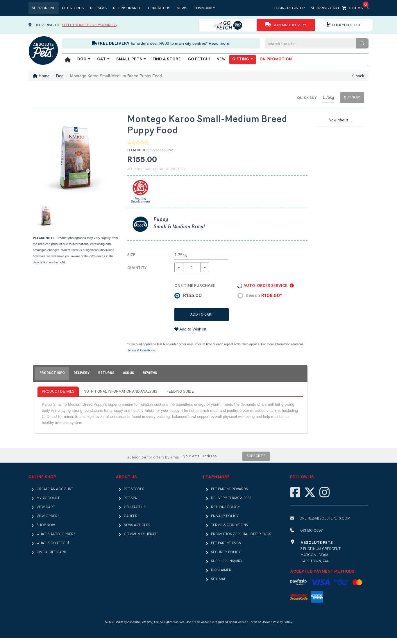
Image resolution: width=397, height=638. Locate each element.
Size (131, 255)
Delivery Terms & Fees (231, 498)
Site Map (218, 579)
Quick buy (307, 98)
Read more (219, 43)
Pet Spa (130, 498)
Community (204, 8)
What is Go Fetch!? (53, 543)
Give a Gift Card (51, 552)
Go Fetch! (199, 59)
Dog (82, 59)
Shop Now (46, 525)
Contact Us (159, 8)
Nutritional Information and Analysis (120, 391)
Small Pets (129, 59)
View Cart (46, 507)
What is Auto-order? (56, 534)
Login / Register (289, 8)
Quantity (137, 268)
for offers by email (153, 457)
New (221, 59)
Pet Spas (98, 8)
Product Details (58, 391)
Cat (102, 59)
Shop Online (44, 8)
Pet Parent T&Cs (226, 543)
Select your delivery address (89, 25)
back (359, 75)
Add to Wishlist (192, 329)
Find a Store (167, 59)
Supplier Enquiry (226, 561)
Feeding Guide (180, 391)
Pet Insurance (127, 8)
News (182, 8)
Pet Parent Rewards (229, 489)
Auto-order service (266, 286)
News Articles (137, 525)
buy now (352, 97)
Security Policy (226, 552)
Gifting (241, 59)
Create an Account (55, 489)
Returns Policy (225, 507)
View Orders (48, 516)
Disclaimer (221, 570)
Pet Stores (73, 8)
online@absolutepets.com (324, 518)
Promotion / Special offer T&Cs (241, 534)
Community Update (141, 534)
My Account (48, 498)
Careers (132, 516)
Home (43, 75)
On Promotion (276, 59)
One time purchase (194, 286)
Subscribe (256, 456)
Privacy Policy (225, 516)
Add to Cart (201, 314)
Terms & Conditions (141, 350)
